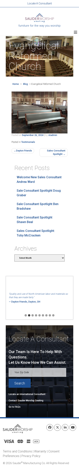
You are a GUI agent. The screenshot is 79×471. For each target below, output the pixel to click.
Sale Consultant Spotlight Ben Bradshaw (37, 206)
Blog (25, 84)
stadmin (52, 135)
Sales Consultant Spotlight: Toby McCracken (36, 233)
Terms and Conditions (17, 451)
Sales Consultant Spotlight (56, 152)
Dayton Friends (24, 150)
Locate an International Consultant (27, 394)
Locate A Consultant (39, 3)
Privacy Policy (30, 456)
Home (15, 84)
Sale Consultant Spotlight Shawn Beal (34, 220)
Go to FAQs (15, 407)
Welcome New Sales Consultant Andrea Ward (39, 179)
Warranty (40, 451)
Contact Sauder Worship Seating (26, 400)
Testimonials (28, 142)
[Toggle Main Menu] (75, 32)
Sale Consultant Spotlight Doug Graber (39, 193)
